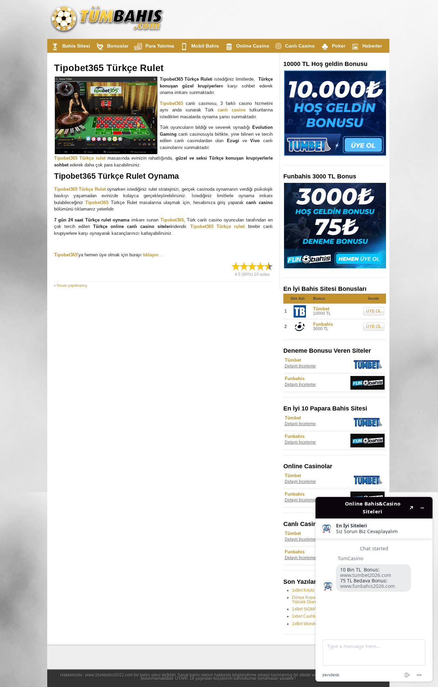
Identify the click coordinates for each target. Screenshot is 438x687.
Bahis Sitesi (76, 46)
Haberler (372, 46)
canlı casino (232, 109)
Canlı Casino (300, 46)
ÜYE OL (373, 311)
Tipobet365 (171, 103)
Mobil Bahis (205, 46)
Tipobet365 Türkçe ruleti (217, 226)
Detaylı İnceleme (300, 366)
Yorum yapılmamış (71, 285)
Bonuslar (117, 46)
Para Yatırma (159, 46)
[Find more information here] (374, 589)
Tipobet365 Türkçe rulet (79, 158)
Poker (338, 46)
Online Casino (252, 46)
